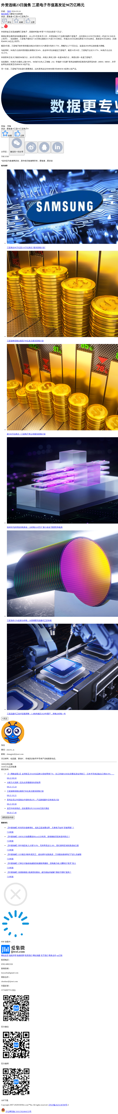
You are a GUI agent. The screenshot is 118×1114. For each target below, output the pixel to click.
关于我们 (44, 955)
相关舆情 (5, 14)
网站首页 (5, 955)
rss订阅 (59, 955)
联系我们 (28, 955)
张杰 (9, 11)
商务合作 (52, 955)
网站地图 (36, 955)
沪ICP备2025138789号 (58, 1105)
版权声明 (13, 955)
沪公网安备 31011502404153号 (18, 1111)
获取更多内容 (8, 817)
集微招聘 (20, 955)
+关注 (4, 718)
